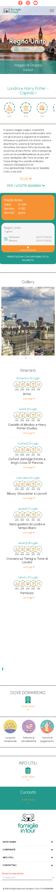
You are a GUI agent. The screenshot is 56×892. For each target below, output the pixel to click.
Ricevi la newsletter (13, 873)
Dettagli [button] (28, 398)
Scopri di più (28, 706)
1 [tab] (17, 358)
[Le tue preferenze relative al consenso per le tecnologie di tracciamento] (2, 669)
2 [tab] (22, 358)
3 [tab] (26, 358)
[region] (28, 490)
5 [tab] (34, 358)
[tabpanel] (28, 321)
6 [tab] (38, 358)
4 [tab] (30, 358)
